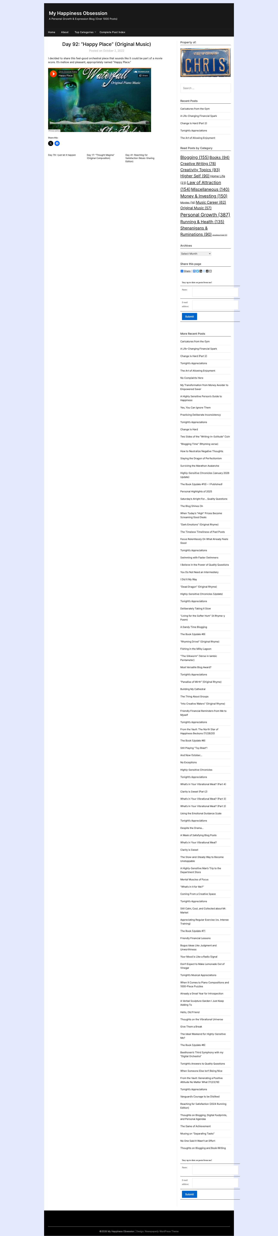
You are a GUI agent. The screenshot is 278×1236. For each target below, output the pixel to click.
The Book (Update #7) (192, 930)
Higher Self (195, 176)
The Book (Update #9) (192, 634)
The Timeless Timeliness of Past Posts (202, 531)
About (65, 32)
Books (219, 157)
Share (187, 271)
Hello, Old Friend (189, 1012)
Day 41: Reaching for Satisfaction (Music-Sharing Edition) (139, 158)
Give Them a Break (191, 1026)
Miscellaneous (210, 189)
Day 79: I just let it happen (62, 155)
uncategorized (219, 235)
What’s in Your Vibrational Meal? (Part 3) (203, 798)
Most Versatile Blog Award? (195, 667)
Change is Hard (189, 429)
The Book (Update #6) (192, 1045)
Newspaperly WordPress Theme (162, 1231)
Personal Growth (205, 215)
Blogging (194, 157)
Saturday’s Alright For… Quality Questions (203, 498)
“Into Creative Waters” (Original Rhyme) (202, 703)
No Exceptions (188, 762)
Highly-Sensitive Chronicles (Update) (201, 593)
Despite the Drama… (192, 828)
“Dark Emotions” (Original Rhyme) (199, 524)
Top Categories (84, 32)
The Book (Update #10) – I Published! (201, 484)
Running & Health (202, 221)
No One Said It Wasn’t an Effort (197, 1140)
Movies (187, 202)
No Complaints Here (191, 377)
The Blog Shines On (191, 506)
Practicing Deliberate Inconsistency (200, 414)
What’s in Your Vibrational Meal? (198, 842)
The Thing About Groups (194, 696)
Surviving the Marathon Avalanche (199, 465)
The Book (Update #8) (192, 740)
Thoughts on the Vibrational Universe (201, 1019)
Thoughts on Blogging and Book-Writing (203, 1148)
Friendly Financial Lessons (195, 938)
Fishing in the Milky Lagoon (195, 648)
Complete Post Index (112, 32)
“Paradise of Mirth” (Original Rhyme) (201, 681)
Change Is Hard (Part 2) (193, 123)
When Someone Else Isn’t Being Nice (201, 1070)
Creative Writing (198, 163)
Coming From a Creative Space (198, 893)
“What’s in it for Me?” (192, 886)
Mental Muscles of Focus (194, 879)
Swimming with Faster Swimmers (199, 557)
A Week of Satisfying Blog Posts (198, 835)
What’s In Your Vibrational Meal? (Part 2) (203, 806)
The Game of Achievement (195, 1126)
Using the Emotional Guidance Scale (201, 813)
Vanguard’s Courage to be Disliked (199, 1096)
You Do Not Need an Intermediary (199, 572)
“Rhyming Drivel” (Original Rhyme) (199, 641)
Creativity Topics (200, 169)
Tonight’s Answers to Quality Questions (202, 1063)
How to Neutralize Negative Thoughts (201, 451)
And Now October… (191, 755)
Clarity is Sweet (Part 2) (193, 791)
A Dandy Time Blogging (193, 627)
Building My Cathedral (192, 689)
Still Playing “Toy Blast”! (193, 747)
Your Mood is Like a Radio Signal (198, 956)
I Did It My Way (188, 579)
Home (51, 32)
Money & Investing (203, 195)
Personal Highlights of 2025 (196, 491)
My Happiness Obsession (78, 13)
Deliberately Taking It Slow (195, 608)
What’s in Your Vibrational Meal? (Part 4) (203, 784)
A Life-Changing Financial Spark (198, 115)
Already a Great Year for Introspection (201, 993)
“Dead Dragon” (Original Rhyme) (198, 586)
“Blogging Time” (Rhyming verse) (199, 443)
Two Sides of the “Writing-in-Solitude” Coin (205, 436)
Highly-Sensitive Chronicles (196, 769)
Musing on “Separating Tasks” (197, 1133)
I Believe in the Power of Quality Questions (204, 564)
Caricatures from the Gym (195, 108)
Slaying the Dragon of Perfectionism (201, 458)
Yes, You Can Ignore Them (195, 407)
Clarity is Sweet (189, 849)
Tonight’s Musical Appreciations (198, 975)
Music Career (211, 202)
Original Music (196, 208)
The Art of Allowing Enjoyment (197, 137)
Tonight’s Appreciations (193, 130)
